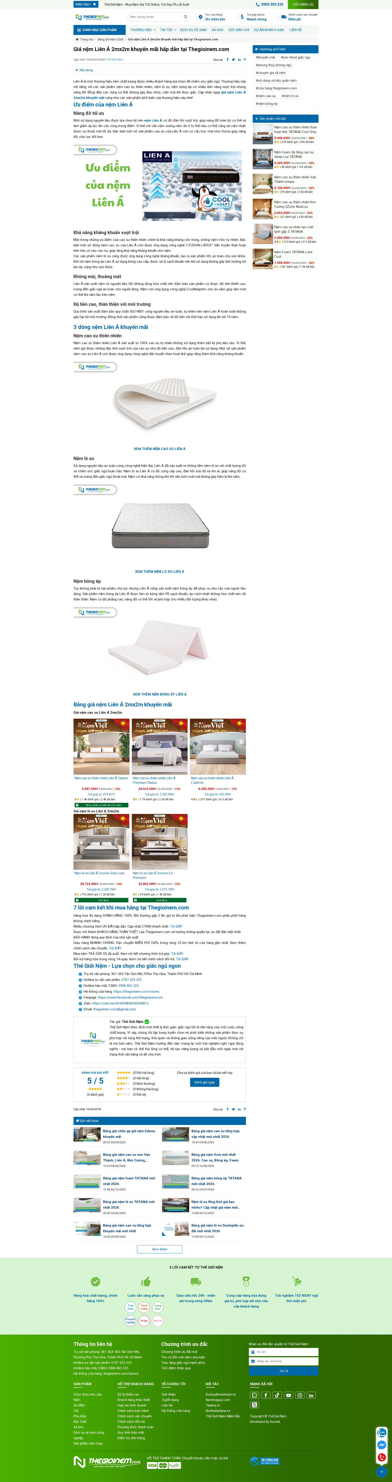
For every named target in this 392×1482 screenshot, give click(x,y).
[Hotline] (381, 1458)
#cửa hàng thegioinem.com (276, 88)
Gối (76, 1411)
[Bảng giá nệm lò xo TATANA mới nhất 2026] (87, 1205)
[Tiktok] (277, 1395)
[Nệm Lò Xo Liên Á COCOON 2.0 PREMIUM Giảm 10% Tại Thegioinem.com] (160, 842)
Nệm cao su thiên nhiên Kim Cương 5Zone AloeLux (295, 204)
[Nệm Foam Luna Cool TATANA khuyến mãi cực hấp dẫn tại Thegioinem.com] (263, 259)
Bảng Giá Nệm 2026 (110, 39)
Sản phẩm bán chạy (88, 1443)
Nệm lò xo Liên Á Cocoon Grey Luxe (99, 873)
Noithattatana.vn (218, 1411)
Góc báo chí (238, 30)
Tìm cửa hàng (215, 17)
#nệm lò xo (290, 96)
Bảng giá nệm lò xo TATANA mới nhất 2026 (129, 1205)
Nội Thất (80, 1422)
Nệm (77, 1400)
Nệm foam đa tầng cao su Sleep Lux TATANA (294, 154)
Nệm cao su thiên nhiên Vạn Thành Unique (295, 179)
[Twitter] (254, 1405)
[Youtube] (288, 1395)
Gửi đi (284, 1371)
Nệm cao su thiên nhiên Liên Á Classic (101, 778)
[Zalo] (254, 1395)
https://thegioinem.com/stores (136, 992)
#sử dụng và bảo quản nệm (276, 80)
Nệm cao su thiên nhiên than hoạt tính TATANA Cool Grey (295, 129)
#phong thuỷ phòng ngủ (273, 65)
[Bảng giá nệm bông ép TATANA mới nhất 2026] (175, 1181)
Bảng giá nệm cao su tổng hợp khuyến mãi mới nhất (127, 1228)
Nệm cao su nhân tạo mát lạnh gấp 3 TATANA (293, 229)
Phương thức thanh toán (136, 1427)
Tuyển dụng (170, 1400)
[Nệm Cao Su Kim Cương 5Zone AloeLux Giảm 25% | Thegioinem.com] (263, 209)
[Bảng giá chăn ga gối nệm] (87, 1134)
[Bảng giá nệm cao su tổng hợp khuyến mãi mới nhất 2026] (87, 1229)
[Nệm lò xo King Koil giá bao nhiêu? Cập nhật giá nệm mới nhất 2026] (175, 1205)
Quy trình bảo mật (131, 1433)
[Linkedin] (311, 1395)
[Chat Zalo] (381, 1433)
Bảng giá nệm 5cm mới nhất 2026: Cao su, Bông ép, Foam (214, 1157)
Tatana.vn (213, 1405)
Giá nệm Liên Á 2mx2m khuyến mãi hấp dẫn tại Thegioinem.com (173, 39)
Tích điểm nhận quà (176, 1368)
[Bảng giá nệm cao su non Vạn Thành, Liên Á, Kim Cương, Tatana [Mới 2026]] (87, 1158)
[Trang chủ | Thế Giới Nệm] (98, 17)
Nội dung (86, 70)
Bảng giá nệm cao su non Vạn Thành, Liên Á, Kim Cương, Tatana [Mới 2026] (126, 1158)
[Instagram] (299, 1395)
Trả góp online (257, 17)
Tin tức (166, 30)
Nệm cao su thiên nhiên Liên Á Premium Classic (154, 780)
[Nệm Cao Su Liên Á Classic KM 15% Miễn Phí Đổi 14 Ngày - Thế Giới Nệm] (102, 747)
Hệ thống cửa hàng (176, 1411)
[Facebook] (265, 1395)
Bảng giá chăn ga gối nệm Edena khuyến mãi (129, 1134)
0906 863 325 (129, 986)
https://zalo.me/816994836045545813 (120, 1003)
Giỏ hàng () (303, 4)
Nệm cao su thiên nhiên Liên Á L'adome (212, 780)
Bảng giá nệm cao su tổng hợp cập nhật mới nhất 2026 (215, 1134)
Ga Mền (79, 1405)
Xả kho (79, 1427)
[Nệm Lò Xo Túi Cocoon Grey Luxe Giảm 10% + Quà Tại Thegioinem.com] (102, 842)
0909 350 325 (272, 4)
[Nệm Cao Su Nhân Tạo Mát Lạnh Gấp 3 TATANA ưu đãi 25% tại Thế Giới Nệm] (263, 234)
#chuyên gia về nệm (271, 73)
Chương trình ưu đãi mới (179, 1352)
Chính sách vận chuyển (303, 17)
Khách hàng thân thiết (134, 1400)
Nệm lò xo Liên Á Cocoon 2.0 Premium (153, 875)
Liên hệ (296, 30)
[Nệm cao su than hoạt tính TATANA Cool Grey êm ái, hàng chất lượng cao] (263, 134)
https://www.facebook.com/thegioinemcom (130, 997)
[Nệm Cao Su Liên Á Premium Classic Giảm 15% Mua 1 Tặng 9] (160, 747)
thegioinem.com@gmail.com (114, 1009)
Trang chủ (86, 39)
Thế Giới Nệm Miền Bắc (223, 1416)
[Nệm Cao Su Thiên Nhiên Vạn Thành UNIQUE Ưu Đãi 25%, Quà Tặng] (263, 184)
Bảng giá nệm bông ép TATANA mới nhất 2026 (216, 1181)
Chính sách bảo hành (133, 1411)
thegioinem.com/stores (121, 1374)
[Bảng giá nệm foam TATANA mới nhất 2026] (87, 1181)
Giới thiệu (169, 1394)
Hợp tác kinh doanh (132, 1405)
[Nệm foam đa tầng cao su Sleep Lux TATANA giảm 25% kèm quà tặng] (263, 159)
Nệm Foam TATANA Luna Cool (293, 254)
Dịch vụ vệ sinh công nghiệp (89, 1435)
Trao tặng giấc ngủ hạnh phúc (183, 1363)
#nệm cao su (266, 96)
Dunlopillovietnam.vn (221, 1394)
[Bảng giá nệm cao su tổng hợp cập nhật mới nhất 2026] (175, 1134)
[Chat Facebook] (381, 1445)
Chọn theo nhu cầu (88, 1394)
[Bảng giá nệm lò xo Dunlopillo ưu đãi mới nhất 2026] (175, 1229)
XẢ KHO (217, 30)
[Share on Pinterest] (245, 60)
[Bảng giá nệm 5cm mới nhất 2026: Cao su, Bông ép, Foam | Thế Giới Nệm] (175, 1158)
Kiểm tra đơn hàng (131, 1438)
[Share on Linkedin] (239, 60)
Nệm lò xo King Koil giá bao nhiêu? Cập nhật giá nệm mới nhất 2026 (214, 1205)
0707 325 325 (132, 980)
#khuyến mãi (265, 57)
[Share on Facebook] (227, 60)
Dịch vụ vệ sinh (193, 30)
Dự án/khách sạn (269, 30)
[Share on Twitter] (233, 60)
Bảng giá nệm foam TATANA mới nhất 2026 (129, 1181)
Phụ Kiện (80, 1416)
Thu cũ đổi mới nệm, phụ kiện (183, 1357)
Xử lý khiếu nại (128, 1394)
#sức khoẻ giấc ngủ (295, 57)
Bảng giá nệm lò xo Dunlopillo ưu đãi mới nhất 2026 (217, 1228)
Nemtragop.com (218, 1400)
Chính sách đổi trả (131, 1422)
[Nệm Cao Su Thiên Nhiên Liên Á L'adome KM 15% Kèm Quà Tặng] (218, 747)
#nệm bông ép (267, 104)
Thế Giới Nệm (114, 59)
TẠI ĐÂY (176, 926)
